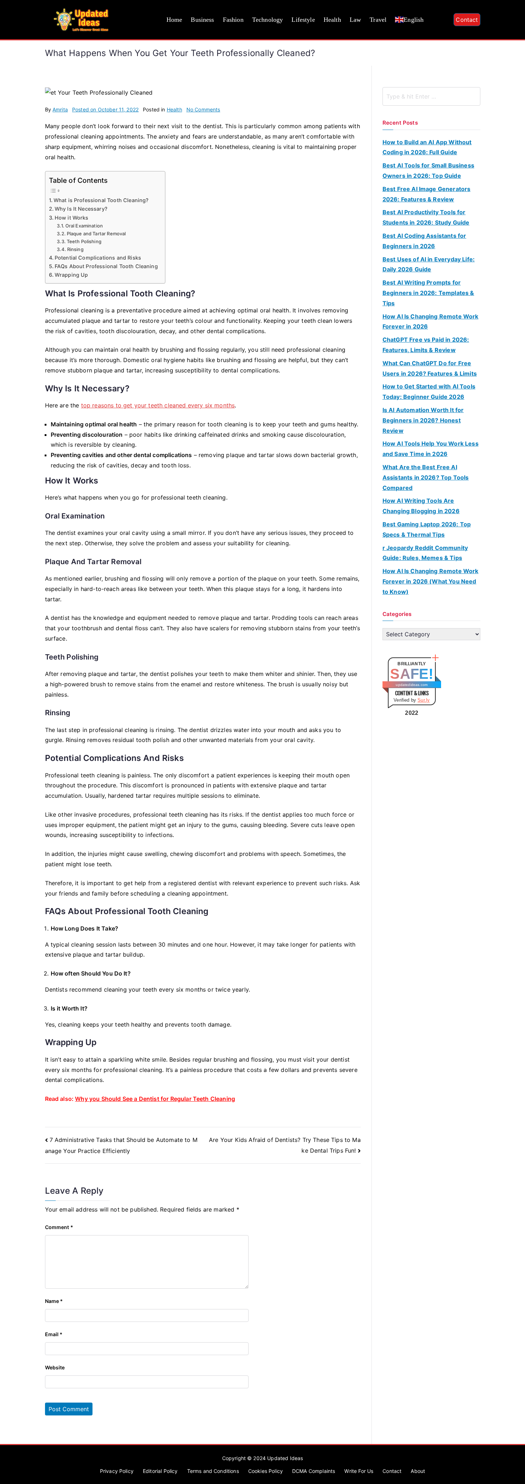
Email (54, 1334)
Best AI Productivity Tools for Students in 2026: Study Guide (426, 217)
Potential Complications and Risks (98, 258)
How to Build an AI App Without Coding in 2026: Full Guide (427, 147)
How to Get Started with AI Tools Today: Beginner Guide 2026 (428, 391)
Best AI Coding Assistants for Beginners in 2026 (424, 241)
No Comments (203, 109)
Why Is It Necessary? (81, 209)
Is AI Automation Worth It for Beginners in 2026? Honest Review (423, 420)
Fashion (233, 19)
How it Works (72, 218)
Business (202, 19)
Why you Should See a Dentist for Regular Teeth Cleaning (155, 1098)
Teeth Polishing (84, 241)
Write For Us (358, 1471)
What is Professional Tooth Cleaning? (101, 200)
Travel (378, 19)
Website (55, 1367)
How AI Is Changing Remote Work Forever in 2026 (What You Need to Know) (430, 581)
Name (54, 1301)
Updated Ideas (285, 1458)
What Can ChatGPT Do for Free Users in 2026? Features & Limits (429, 368)
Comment (59, 1227)
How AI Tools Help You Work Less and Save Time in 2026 (430, 448)
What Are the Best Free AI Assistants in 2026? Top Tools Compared (425, 477)
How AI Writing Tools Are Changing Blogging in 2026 (421, 506)
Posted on (105, 109)
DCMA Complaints (313, 1471)
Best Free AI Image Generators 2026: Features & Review (426, 194)
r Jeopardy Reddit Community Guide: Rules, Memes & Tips (425, 553)
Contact (467, 19)
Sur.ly (424, 700)
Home (174, 19)
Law (355, 19)
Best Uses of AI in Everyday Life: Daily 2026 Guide (428, 264)
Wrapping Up (71, 275)
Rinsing (75, 249)
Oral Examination (84, 226)
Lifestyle (303, 19)
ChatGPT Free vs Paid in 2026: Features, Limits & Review (425, 345)
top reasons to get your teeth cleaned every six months (158, 405)
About (418, 1471)
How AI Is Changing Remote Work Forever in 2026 (430, 321)
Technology (267, 19)
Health (332, 19)
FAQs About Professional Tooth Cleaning (106, 266)
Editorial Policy (160, 1471)
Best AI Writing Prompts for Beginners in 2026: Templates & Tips (428, 293)
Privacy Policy (117, 1471)
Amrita (60, 109)
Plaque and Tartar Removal (96, 233)
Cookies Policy (265, 1471)
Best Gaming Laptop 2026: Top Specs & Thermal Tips (426, 529)
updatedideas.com (412, 685)
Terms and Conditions (213, 1471)
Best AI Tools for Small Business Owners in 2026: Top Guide (428, 170)
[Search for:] (431, 96)
